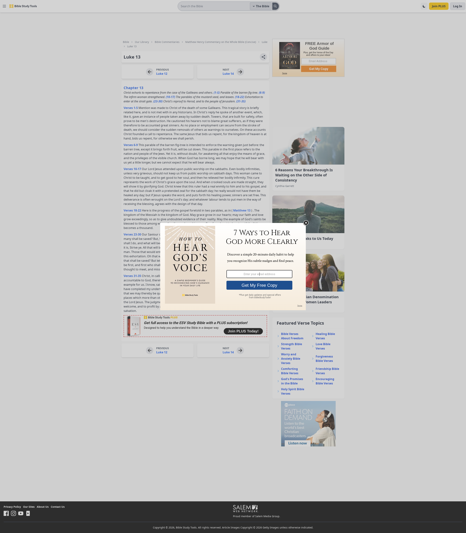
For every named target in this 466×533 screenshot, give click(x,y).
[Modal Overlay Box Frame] (233, 266)
